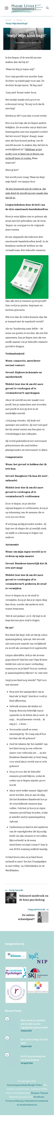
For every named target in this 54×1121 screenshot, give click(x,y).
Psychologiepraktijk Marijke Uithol (24, 1085)
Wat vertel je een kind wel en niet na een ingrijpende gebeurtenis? (34, 1024)
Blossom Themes (39, 1093)
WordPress (38, 1097)
